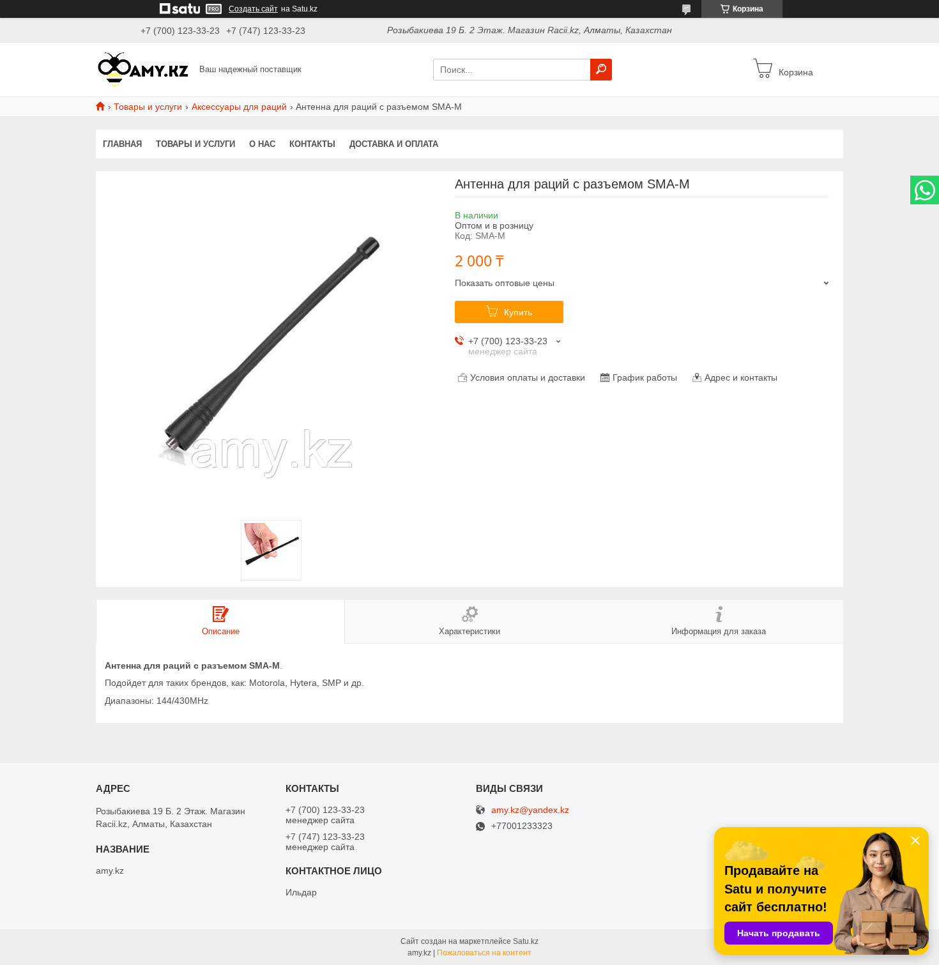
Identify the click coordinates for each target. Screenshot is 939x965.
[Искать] (601, 69)
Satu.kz (525, 941)
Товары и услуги (148, 107)
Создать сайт (253, 8)
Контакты (312, 144)
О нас (262, 144)
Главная (122, 144)
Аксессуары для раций (239, 107)
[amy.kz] (144, 69)
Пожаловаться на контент (484, 952)
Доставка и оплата (393, 144)
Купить (518, 312)
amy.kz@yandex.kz (530, 810)
